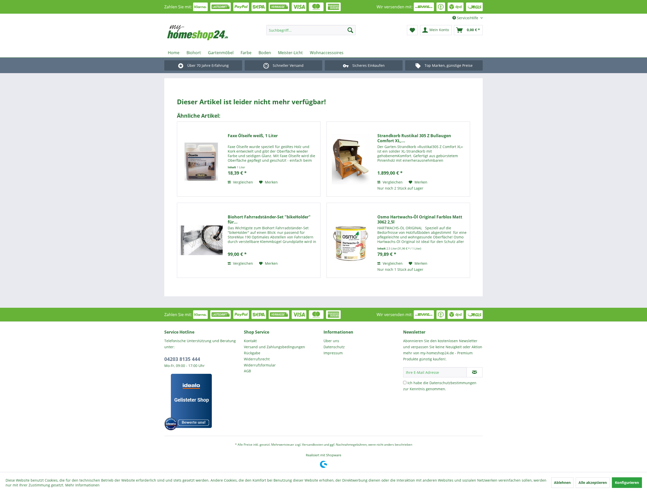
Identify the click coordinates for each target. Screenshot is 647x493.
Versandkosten (312, 444)
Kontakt (250, 340)
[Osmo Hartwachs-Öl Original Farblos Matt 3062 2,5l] (350, 240)
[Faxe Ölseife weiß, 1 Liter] (201, 159)
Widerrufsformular (260, 365)
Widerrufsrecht (257, 359)
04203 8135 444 (182, 359)
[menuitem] (311, 30)
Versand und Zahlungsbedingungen (274, 346)
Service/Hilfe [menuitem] (467, 17)
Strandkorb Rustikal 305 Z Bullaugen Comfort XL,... (414, 138)
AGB (247, 370)
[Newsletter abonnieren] (474, 372)
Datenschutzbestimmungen (452, 382)
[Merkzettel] (412, 30)
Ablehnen (562, 482)
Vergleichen (242, 182)
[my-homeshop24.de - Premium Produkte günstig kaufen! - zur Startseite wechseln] (205, 32)
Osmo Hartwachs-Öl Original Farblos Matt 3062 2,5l (419, 219)
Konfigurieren (627, 482)
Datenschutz (334, 346)
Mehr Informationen (82, 485)
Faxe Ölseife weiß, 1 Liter (253, 135)
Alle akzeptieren (593, 482)
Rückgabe (252, 353)
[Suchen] (350, 30)
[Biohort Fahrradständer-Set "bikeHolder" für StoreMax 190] (201, 240)
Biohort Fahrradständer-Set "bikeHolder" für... (269, 219)
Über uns (331, 340)
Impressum (333, 353)
